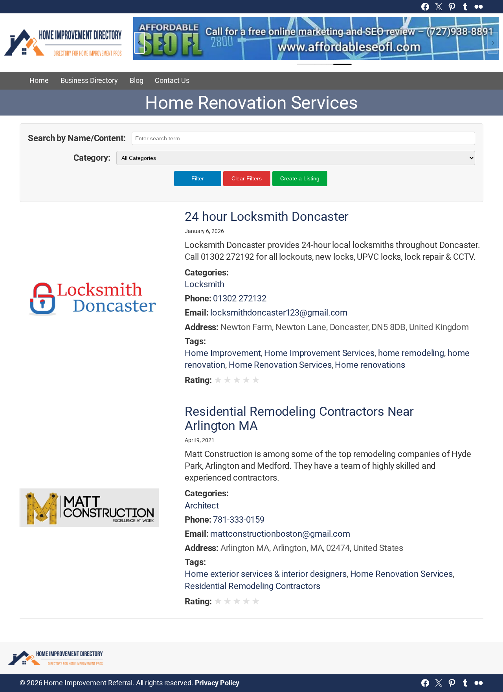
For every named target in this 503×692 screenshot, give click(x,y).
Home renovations (370, 365)
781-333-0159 (238, 520)
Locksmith (204, 284)
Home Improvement (223, 353)
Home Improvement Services (319, 353)
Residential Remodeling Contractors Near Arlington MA (299, 419)
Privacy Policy (217, 683)
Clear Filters (246, 178)
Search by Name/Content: (77, 138)
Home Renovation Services (280, 365)
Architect (202, 505)
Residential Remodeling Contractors (252, 586)
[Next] (492, 43)
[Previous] (139, 43)
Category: (91, 158)
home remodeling (411, 353)
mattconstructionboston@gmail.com (280, 534)
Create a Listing (299, 178)
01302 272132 (239, 298)
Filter (197, 178)
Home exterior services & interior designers (266, 574)
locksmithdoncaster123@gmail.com (278, 313)
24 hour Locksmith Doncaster (267, 217)
